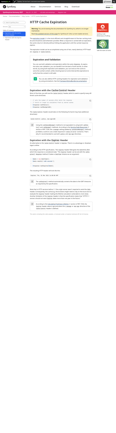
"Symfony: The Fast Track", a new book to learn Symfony (31, 1)
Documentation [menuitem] (45, 7)
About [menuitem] (33, 7)
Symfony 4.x (71, 29)
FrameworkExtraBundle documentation (73, 81)
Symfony (5, 1)
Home (5, 16)
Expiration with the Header (52, 90)
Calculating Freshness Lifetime (58, 204)
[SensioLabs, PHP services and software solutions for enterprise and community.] (109, 7)
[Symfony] (15, 7)
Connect (108, 1)
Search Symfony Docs (12, 22)
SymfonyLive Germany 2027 (13, 12)
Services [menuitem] (58, 7)
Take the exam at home (104, 50)
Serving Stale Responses (79, 127)
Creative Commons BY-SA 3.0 (74, 214)
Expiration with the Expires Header (13, 38)
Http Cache (25, 16)
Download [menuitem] (75, 7)
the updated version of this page (46, 34)
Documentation (14, 16)
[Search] (114, 1)
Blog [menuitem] (66, 7)
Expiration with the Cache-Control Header (13, 34)
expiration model (38, 38)
